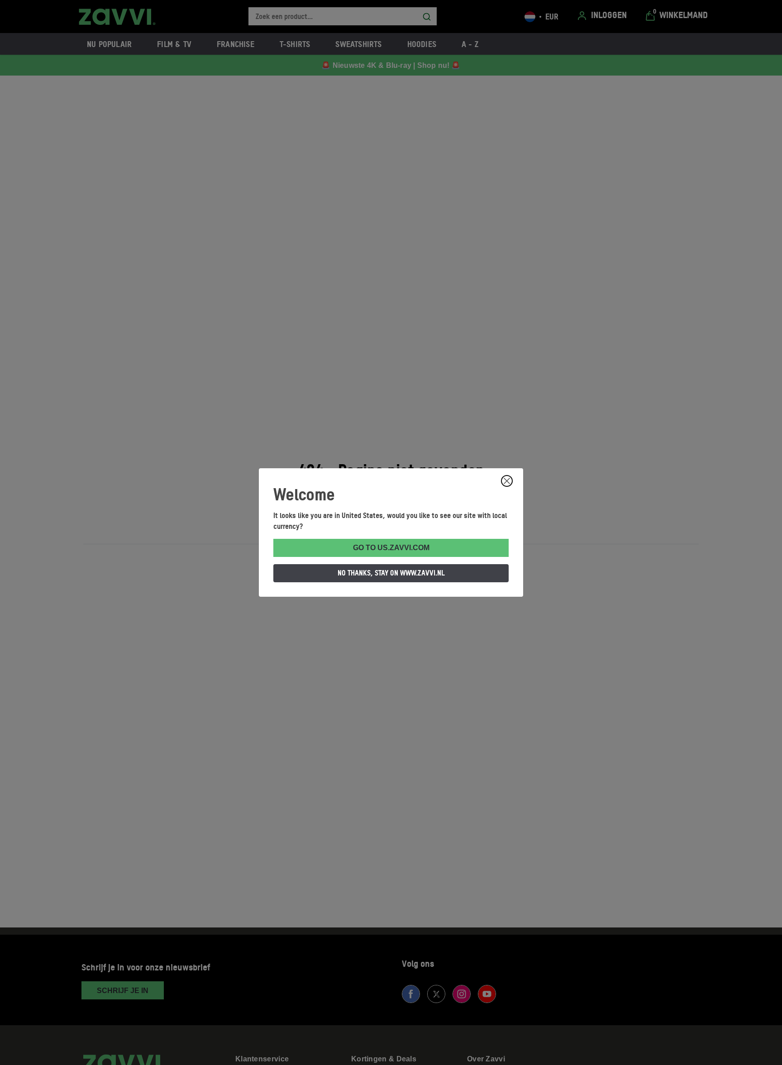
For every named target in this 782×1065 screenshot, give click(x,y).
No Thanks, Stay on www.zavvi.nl (391, 572)
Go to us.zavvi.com (391, 548)
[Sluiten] (506, 480)
